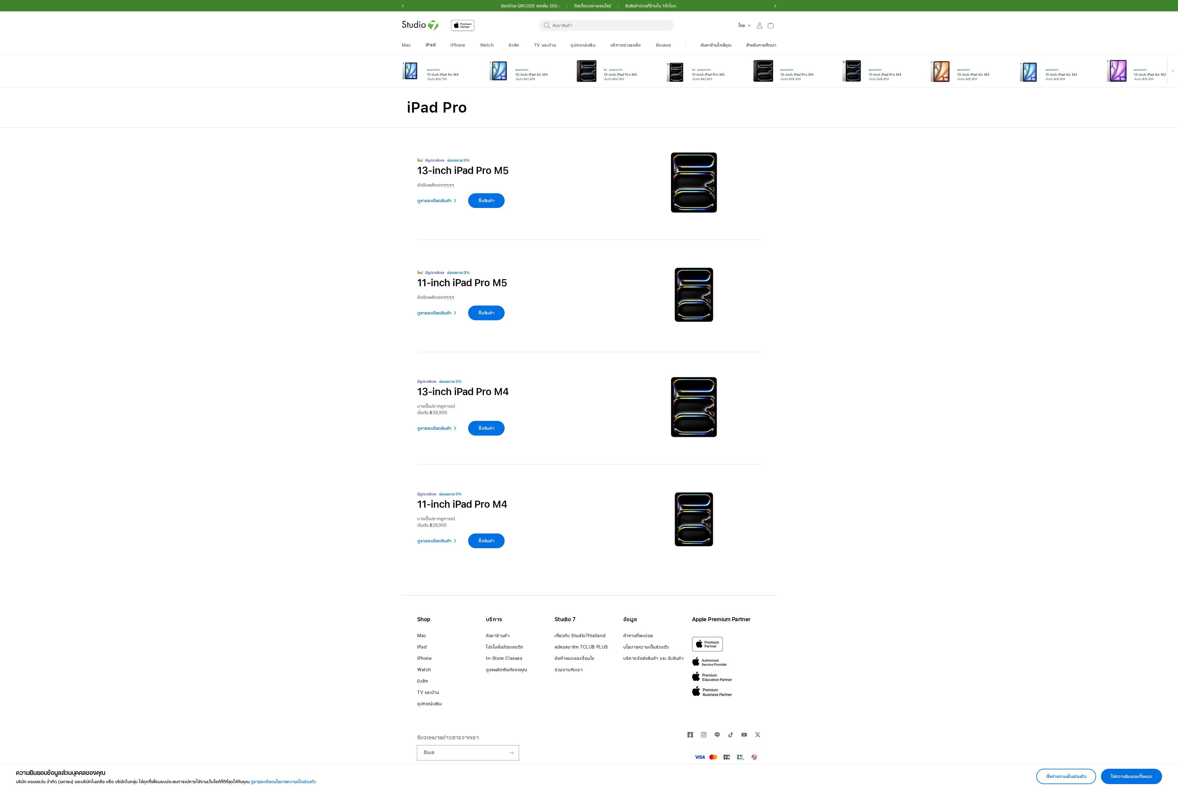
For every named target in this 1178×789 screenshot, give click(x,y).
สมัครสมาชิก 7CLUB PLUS (581, 647)
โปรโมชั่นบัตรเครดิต (504, 647)
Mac (421, 635)
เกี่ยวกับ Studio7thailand (580, 635)
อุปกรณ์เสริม (429, 703)
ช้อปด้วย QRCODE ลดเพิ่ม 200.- (530, 5)
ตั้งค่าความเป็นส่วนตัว (1066, 776)
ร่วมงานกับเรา (569, 669)
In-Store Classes (504, 658)
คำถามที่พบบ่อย (638, 635)
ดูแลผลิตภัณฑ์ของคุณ (506, 669)
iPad (422, 647)
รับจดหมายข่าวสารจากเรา (448, 737)
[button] (403, 6)
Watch (424, 669)
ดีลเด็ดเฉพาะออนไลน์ (592, 5)
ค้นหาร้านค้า (498, 635)
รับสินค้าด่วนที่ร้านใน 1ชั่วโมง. (651, 5)
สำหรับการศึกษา (761, 45)
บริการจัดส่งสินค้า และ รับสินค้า (653, 658)
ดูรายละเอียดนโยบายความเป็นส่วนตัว (283, 781)
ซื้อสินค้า (486, 200)
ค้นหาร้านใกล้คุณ (716, 45)
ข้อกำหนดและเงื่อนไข (575, 658)
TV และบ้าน (428, 692)
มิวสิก (422, 681)
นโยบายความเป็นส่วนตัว (646, 647)
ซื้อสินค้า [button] (486, 428)
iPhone (424, 658)
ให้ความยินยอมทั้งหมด (1131, 776)
